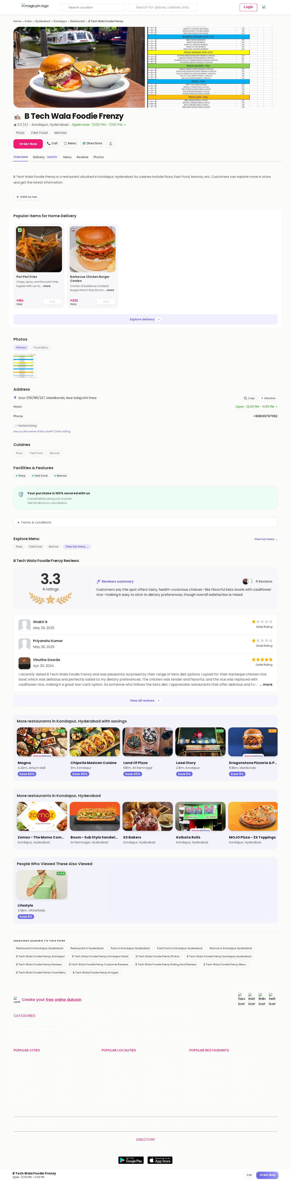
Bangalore (21, 1069)
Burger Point (242, 1069)
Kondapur (60, 21)
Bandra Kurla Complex (118, 1092)
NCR (60, 1081)
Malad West (110, 1097)
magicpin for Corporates (227, 1120)
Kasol (17, 1103)
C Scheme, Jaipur (158, 1086)
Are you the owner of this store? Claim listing (42, 431)
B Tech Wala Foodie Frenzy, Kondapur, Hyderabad (219, 956)
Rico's (237, 1097)
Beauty (69, 1016)
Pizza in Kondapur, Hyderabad (130, 948)
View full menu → (266, 539)
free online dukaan (63, 999)
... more (45, 286)
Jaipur (18, 1081)
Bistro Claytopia (244, 1064)
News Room (27, 1120)
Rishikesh (20, 1097)
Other (187, 1016)
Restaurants (49, 1016)
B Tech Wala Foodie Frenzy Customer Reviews (98, 964)
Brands (201, 1120)
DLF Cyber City (112, 1075)
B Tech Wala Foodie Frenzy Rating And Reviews (165, 964)
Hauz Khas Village (114, 1103)
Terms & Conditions (137, 1120)
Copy (251, 398)
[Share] (110, 143)
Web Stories (145, 1128)
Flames (238, 1075)
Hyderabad (42, 21)
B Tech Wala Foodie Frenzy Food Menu (41, 972)
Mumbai (63, 1086)
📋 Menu (69, 143)
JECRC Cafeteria (245, 1086)
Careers (266, 1120)
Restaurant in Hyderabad (87, 948)
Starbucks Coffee (202, 1092)
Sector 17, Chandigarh (161, 1081)
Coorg (61, 1097)
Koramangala (112, 1064)
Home (17, 21)
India (28, 21)
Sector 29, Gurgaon (159, 1069)
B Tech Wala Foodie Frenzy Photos (158, 956)
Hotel (153, 1016)
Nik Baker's (197, 1075)
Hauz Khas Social (245, 1103)
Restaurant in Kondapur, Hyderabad (39, 948)
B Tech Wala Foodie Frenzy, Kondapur (40, 956)
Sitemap (161, 1120)
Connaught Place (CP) (162, 1097)
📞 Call (52, 143)
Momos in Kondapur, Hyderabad (231, 948)
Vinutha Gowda (46, 659)
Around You (62, 1120)
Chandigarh (65, 1069)
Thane (61, 1092)
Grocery (101, 1016)
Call (249, 1175)
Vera (251, 1120)
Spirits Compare (109, 1120)
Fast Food (36, 453)
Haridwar (63, 1103)
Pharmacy (170, 1016)
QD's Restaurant (201, 1103)
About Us (45, 1120)
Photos (21, 347)
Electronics (136, 1016)
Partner (188, 1120)
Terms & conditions (36, 522)
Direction (270, 398)
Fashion (84, 1016)
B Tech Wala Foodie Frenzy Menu (225, 964)
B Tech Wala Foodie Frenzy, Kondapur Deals (100, 956)
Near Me (89, 1120)
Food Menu (41, 347)
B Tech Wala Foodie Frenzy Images (95, 972)
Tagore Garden (156, 1103)
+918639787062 (266, 416)
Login (248, 7)
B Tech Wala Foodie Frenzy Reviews (39, 964)
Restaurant (77, 21)
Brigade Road (154, 1064)
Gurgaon (63, 1064)
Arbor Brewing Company (207, 1069)
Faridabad (64, 1075)
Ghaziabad (22, 1075)
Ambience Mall (156, 1075)
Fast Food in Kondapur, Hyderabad (179, 948)
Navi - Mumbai (24, 1092)
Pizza (19, 453)
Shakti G (40, 621)
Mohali (18, 1086)
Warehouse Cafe (245, 1081)
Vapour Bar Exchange (205, 1086)
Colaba (150, 1092)
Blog (77, 1120)
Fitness (117, 1016)
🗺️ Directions (92, 143)
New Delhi (21, 1064)
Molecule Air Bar (201, 1081)
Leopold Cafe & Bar (247, 1092)
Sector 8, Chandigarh (117, 1081)
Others (219, 1146)
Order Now (28, 144)
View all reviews (142, 700)
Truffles (195, 1064)
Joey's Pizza (198, 1097)
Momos (55, 453)
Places (174, 1120)
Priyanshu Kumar (48, 640)
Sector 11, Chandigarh (117, 1086)
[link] (39, 266)
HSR (104, 1069)
